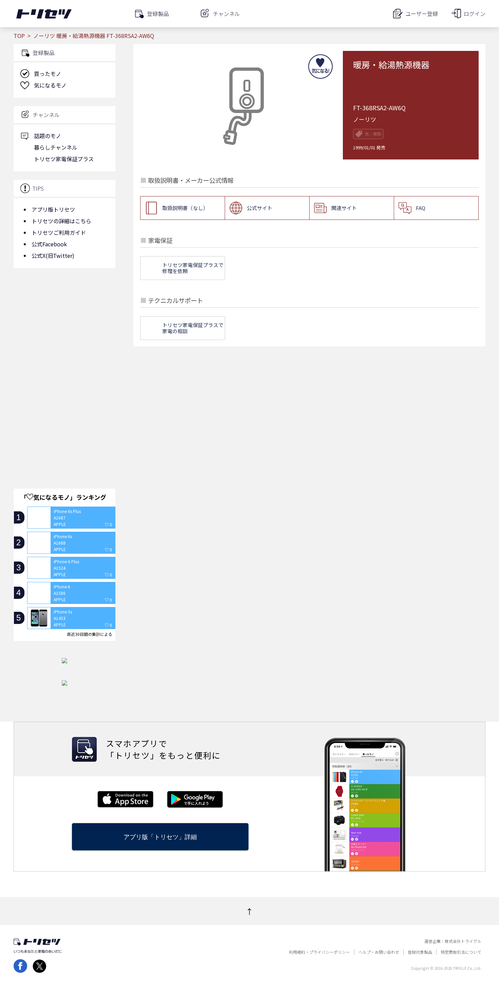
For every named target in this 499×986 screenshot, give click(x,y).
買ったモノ (47, 74)
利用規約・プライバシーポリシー (319, 952)
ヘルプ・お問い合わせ (378, 952)
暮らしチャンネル (55, 147)
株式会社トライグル (463, 941)
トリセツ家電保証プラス (64, 159)
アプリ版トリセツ (53, 209)
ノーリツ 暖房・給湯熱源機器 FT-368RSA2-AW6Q (93, 36)
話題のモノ (47, 136)
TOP (19, 36)
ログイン (474, 14)
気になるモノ (50, 85)
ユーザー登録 (421, 14)
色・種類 (373, 134)
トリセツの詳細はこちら (61, 221)
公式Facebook (49, 244)
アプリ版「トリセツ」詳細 (160, 836)
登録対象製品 (420, 952)
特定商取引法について (461, 952)
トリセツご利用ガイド (59, 232)
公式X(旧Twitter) (53, 255)
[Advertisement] (64, 327)
